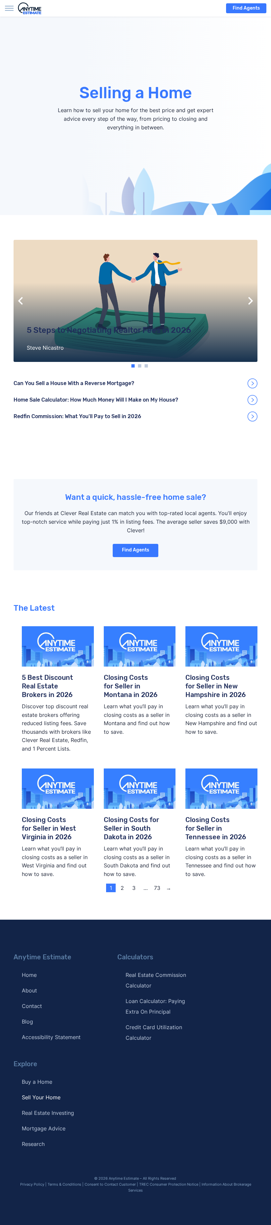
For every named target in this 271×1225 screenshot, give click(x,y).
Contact (32, 1006)
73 (157, 888)
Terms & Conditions (64, 1184)
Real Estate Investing (48, 1113)
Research (33, 1144)
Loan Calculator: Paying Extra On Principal (155, 1006)
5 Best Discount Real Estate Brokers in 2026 (47, 686)
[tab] (133, 366)
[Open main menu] (9, 8)
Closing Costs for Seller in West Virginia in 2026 (49, 828)
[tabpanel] (135, 301)
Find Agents (246, 8)
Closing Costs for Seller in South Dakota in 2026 (131, 828)
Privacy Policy (32, 1184)
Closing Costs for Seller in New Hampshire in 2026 (215, 686)
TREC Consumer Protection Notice (168, 1184)
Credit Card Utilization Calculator (154, 1032)
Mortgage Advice (43, 1128)
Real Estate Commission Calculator (156, 980)
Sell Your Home (41, 1097)
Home (29, 975)
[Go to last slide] (21, 301)
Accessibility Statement (51, 1037)
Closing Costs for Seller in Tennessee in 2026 (215, 828)
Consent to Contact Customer (110, 1184)
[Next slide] (250, 301)
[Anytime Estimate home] (33, 8)
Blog (27, 1021)
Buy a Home (37, 1081)
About (29, 990)
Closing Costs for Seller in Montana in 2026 (131, 686)
